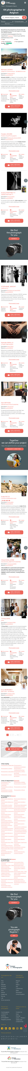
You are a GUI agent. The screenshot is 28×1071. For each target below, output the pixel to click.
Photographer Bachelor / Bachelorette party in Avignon (6, 853)
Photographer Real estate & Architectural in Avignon (20, 805)
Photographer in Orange (6, 790)
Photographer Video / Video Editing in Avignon (7, 866)
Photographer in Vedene (6, 768)
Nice (2, 990)
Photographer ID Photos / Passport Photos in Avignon (7, 846)
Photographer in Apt (6, 782)
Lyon (2, 983)
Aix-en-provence (5, 1000)
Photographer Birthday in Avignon (7, 830)
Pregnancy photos (6, 1019)
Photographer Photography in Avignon (7, 862)
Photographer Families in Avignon (19, 802)
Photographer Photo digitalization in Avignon (19, 880)
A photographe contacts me (5, 1013)
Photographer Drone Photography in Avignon (19, 866)
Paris (2, 981)
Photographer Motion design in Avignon (6, 869)
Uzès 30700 (10, 406)
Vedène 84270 (11, 73)
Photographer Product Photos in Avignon (19, 815)
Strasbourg (4, 994)
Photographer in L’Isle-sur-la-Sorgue (7, 787)
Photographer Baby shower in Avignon (7, 849)
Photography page (14, 91)
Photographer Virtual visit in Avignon (7, 812)
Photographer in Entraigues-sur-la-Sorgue (20, 766)
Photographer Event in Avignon (19, 824)
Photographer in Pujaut (6, 774)
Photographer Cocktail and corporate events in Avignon (20, 830)
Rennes (3, 996)
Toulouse (3, 986)
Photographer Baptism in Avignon (7, 833)
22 (17, 735)
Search (14, 238)
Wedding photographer (5, 1016)
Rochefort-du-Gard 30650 (13, 290)
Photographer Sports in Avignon (19, 836)
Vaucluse (10, 36)
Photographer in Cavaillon (20, 783)
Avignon (13, 796)
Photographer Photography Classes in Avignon (7, 872)
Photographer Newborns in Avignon (7, 802)
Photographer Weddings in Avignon (7, 799)
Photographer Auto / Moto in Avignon (7, 843)
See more (7, 23)
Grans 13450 (10, 502)
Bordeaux (3, 988)
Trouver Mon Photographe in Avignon (10, 1051)
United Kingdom (20, 994)
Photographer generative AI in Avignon (7, 880)
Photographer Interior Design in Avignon (6, 815)
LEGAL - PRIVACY (20, 1018)
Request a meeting (14, 449)
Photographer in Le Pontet (20, 786)
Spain (17, 990)
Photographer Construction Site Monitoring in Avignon (20, 808)
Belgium (18, 981)
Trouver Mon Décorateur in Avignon (10, 1061)
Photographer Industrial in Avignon (20, 833)
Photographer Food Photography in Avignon (6, 824)
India (17, 983)
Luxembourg (19, 988)
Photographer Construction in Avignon (7, 808)
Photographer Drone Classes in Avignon (6, 875)
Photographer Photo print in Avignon (7, 883)
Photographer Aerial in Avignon (6, 840)
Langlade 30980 (11, 622)
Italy (17, 986)
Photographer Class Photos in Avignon (20, 843)
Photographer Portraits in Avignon (20, 818)
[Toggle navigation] (25, 2)
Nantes (3, 992)
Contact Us (19, 1012)
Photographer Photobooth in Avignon (20, 883)
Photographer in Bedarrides (7, 765)
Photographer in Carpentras (5, 784)
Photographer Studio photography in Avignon (6, 886)
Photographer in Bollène (19, 782)
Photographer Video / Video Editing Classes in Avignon (20, 872)
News (17, 1014)
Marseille (3, 984)
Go (14, 935)
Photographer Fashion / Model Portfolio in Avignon (7, 821)
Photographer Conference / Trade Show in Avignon (20, 827)
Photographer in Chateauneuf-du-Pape (19, 769)
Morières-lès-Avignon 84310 (14, 138)
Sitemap (18, 1016)
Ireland (17, 984)
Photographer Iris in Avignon (18, 849)
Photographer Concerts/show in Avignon (7, 827)
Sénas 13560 (10, 346)
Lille (2, 998)
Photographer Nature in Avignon (19, 840)
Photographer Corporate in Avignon (7, 836)
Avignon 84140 (10, 196)
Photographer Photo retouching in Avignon (19, 862)
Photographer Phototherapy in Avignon (19, 846)
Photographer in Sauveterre (7, 771)
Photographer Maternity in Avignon (20, 799)
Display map (15, 749)
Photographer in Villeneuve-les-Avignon (20, 775)
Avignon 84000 (9, 75)
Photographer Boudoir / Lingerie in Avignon (19, 852)
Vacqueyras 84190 (11, 564)
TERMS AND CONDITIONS (19, 1020)
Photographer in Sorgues (6, 791)
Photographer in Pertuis (19, 790)
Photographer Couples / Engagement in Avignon (6, 805)
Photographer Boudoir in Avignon (19, 821)
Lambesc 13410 (11, 693)
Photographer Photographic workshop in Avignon (20, 876)
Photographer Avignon (11, 6)
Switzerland (19, 992)
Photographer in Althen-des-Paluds (19, 772)
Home (3, 6)
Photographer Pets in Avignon (6, 818)
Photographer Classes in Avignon (19, 869)
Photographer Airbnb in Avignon (19, 812)
